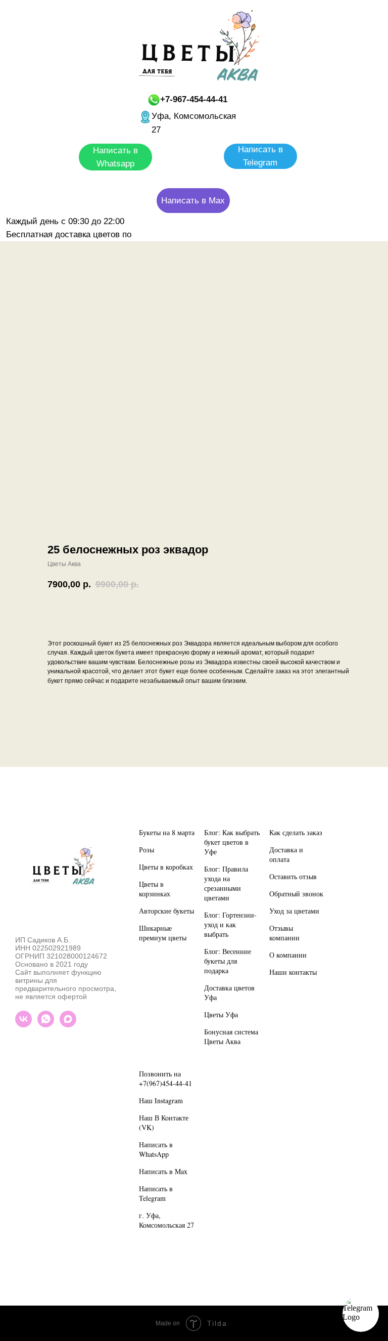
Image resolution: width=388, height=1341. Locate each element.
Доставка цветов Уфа (229, 992)
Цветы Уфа (221, 1014)
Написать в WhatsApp (156, 1149)
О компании (288, 955)
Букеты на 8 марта (167, 832)
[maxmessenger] (68, 1024)
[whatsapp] (45, 1024)
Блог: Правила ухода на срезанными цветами (226, 883)
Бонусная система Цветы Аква (231, 1036)
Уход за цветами (294, 911)
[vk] (23, 1024)
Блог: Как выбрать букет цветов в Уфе (232, 842)
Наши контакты (293, 972)
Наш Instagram (161, 1100)
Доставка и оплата (286, 854)
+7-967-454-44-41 (193, 99)
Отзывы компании (284, 932)
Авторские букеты (166, 911)
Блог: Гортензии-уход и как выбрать (230, 924)
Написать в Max (163, 1171)
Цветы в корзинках (154, 888)
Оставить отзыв (293, 876)
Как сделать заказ (295, 832)
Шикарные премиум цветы (162, 932)
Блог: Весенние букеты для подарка (227, 960)
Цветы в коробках (166, 867)
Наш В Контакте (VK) (163, 1122)
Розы (146, 849)
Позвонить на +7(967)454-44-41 (165, 1078)
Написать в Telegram (156, 1193)
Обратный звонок (296, 893)
